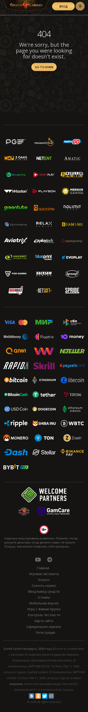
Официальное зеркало (43, 626)
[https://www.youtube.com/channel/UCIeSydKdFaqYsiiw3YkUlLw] (38, 559)
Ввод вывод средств (44, 591)
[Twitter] (44, 696)
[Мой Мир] (51, 696)
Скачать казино (44, 585)
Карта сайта (43, 621)
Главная (43, 568)
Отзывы (44, 597)
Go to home (44, 67)
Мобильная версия (43, 603)
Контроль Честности (44, 615)
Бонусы (43, 580)
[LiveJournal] (57, 696)
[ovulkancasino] (49, 559)
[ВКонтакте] (31, 696)
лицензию (16, 684)
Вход (63, 6)
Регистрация (45, 632)
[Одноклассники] (38, 696)
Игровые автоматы (44, 574)
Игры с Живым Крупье (44, 609)
